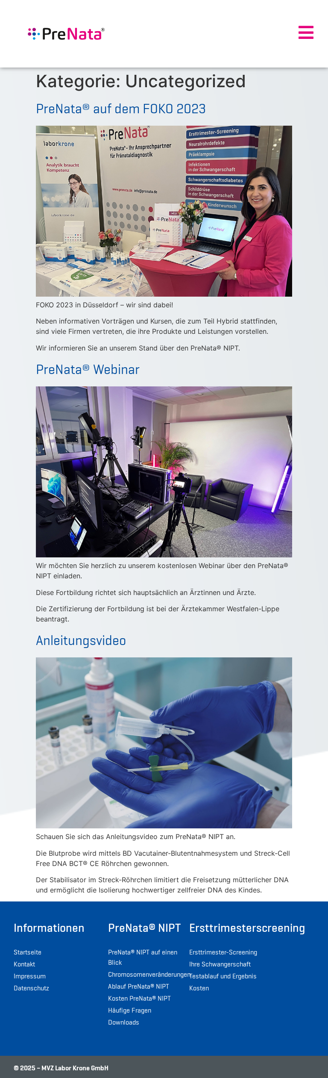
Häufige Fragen (129, 1010)
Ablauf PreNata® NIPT (138, 986)
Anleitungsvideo (81, 640)
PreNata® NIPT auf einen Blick (142, 957)
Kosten (199, 988)
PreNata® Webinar (88, 369)
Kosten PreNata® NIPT (139, 998)
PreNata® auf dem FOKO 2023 (121, 108)
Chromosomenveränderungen (146, 974)
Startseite (27, 952)
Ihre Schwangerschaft (220, 964)
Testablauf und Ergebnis (223, 976)
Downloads (123, 1022)
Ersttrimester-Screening (223, 952)
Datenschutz (31, 988)
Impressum (30, 976)
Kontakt (24, 964)
